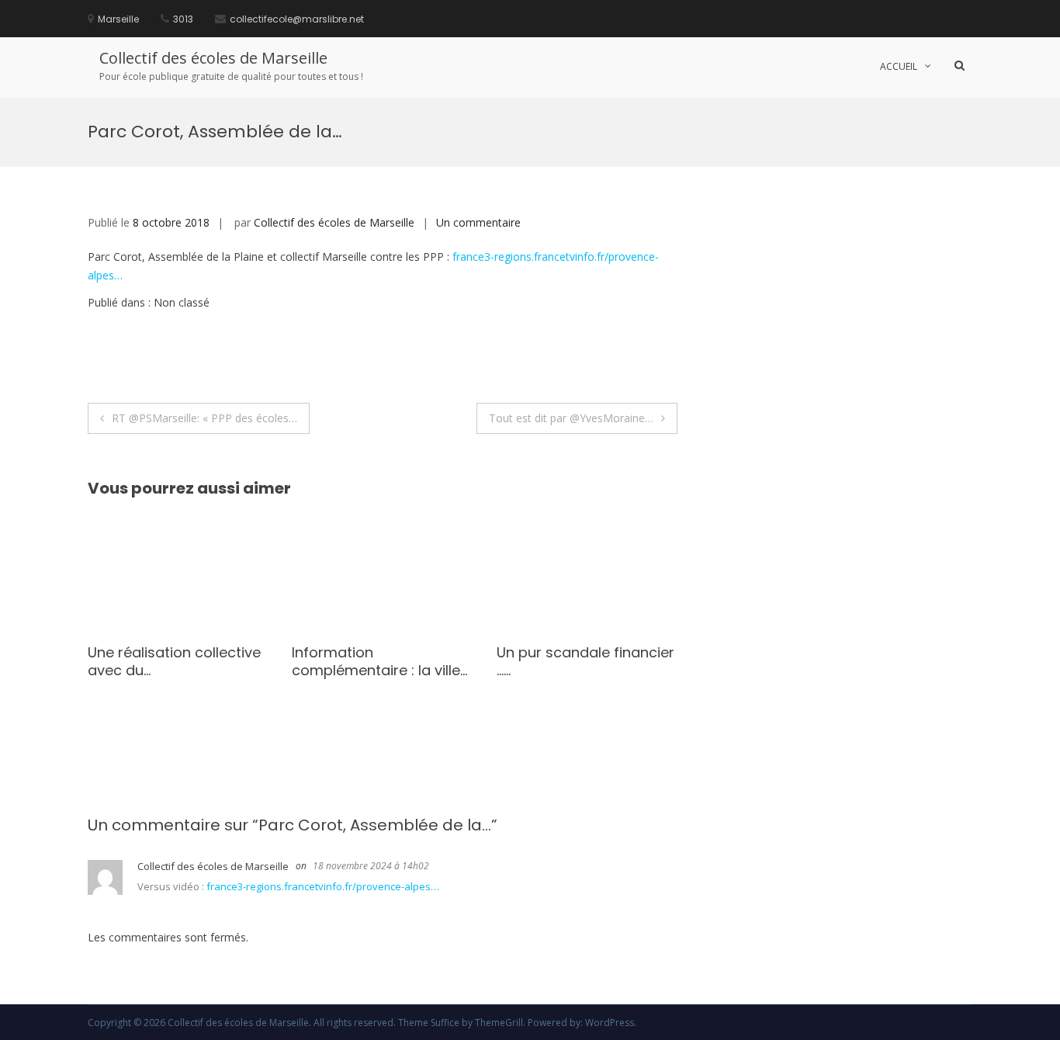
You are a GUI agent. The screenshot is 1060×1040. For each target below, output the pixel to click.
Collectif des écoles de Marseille (213, 57)
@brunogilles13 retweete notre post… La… (179, 661)
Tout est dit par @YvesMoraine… (571, 418)
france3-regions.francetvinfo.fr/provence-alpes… (322, 886)
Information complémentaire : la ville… (592, 661)
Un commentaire (478, 222)
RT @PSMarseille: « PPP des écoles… (204, 418)
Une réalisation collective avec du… (386, 661)
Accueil (898, 66)
